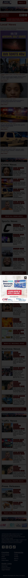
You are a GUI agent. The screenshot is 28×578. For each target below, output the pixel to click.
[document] (14, 289)
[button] (25, 277)
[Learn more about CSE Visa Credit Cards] (14, 289)
